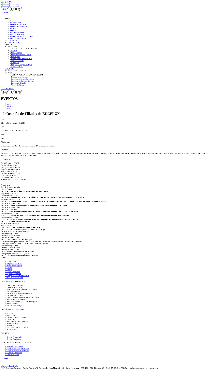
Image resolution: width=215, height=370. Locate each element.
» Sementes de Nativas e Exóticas (17, 351)
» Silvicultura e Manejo (13, 306)
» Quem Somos (10, 262)
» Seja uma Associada (13, 274)
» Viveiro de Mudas (12, 355)
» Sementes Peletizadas (13, 353)
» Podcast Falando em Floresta (16, 317)
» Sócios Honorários (12, 272)
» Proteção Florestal (12, 304)
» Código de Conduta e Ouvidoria (17, 276)
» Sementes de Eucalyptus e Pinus (17, 349)
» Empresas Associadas (13, 264)
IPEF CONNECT (7, 89)
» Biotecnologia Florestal (14, 347)
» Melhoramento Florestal (14, 295)
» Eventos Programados (13, 337)
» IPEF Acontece (11, 315)
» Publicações (10, 319)
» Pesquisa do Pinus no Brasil (15, 299)
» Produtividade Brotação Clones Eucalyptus (21, 301)
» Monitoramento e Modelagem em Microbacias (22, 297)
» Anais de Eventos (12, 323)
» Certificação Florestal (13, 287)
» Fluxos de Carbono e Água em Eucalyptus (21, 289)
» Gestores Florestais (12, 291)
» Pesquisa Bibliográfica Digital (16, 327)
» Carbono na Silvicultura (14, 285)
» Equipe (8, 270)
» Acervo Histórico (12, 329)
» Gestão (8, 268)
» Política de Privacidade (14, 278)
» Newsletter (9, 325)
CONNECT (5, 12)
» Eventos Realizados (13, 339)
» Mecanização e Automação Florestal (18, 293)
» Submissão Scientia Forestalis (16, 321)
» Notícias (9, 313)
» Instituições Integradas (13, 266)
